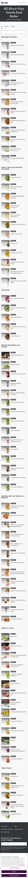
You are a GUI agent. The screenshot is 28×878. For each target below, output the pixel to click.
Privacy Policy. (18, 848)
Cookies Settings (14, 867)
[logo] (4, 2)
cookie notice (21, 865)
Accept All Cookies (14, 875)
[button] (22, 2)
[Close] (26, 854)
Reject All (14, 871)
